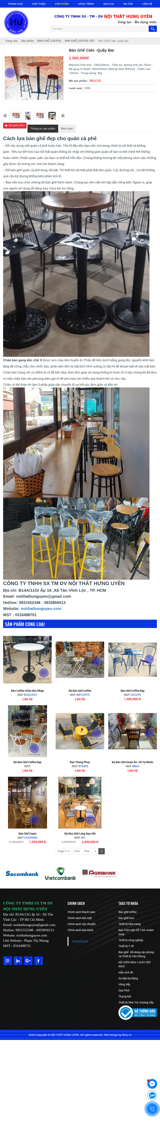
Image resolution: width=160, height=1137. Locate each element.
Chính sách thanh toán (81, 912)
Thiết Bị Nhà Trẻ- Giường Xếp (136, 1002)
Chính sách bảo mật (80, 918)
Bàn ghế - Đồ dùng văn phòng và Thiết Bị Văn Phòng (136, 954)
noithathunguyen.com (41, 608)
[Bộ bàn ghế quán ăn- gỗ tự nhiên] (132, 731)
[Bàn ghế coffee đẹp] (132, 660)
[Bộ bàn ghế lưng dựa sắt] (80, 803)
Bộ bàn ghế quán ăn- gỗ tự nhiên (132, 762)
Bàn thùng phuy (80, 762)
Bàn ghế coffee (17, 125)
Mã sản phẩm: (78, 80)
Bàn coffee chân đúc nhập (27, 690)
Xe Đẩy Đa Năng (128, 978)
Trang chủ (15, 4)
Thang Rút (124, 996)
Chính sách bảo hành (80, 930)
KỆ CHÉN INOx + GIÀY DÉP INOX (134, 964)
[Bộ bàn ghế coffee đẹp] (27, 731)
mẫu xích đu (125, 972)
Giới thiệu (39, 4)
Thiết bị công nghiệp (130, 940)
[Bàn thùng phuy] (80, 731)
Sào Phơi (124, 990)
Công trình (86, 4)
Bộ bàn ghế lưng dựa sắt (80, 833)
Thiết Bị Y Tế (125, 946)
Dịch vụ (108, 4)
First (77, 851)
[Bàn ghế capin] (27, 803)
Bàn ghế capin (27, 833)
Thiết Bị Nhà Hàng (129, 924)
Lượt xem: (76, 88)
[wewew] (99, 874)
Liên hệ (147, 4)
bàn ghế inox (126, 918)
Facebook (80, 941)
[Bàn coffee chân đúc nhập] (27, 660)
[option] (22, 874)
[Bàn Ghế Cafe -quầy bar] (16, 116)
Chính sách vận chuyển (82, 924)
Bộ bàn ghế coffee (80, 690)
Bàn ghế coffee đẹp (133, 690)
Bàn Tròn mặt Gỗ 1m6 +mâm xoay (136, 932)
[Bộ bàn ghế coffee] (80, 660)
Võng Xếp (124, 984)
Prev (87, 851)
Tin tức (128, 4)
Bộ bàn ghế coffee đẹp (27, 762)
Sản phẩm (62, 4)
